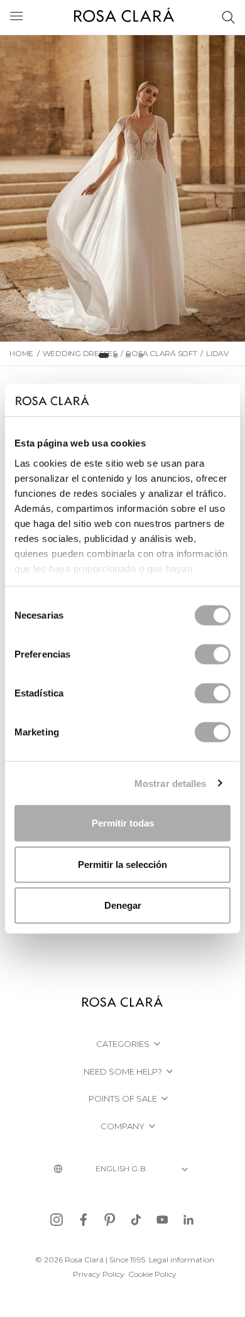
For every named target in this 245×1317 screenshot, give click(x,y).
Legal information (181, 1259)
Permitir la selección (122, 864)
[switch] (213, 654)
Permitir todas (123, 823)
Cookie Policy (152, 1274)
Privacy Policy (98, 1274)
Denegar (122, 905)
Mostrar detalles (170, 783)
